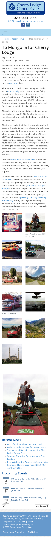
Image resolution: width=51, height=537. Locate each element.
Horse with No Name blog (22, 159)
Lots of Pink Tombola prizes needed (24, 444)
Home (6, 38)
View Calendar (41, 506)
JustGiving (14, 83)
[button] (4, 506)
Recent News (18, 38)
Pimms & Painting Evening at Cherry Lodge (27, 462)
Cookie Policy (33, 532)
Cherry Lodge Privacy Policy (14, 532)
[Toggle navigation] (5, 32)
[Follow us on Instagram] (28, 24)
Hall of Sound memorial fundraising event (27, 447)
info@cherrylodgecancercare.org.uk (25, 21)
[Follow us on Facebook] (23, 24)
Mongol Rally (13, 91)
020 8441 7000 (25, 17)
